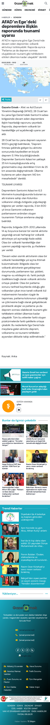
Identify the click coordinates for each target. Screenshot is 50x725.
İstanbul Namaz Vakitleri (12, 672)
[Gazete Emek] (23, 3)
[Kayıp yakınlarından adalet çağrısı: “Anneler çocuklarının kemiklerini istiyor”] (13, 430)
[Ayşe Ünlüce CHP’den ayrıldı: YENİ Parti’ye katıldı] (13, 456)
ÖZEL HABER (16, 708)
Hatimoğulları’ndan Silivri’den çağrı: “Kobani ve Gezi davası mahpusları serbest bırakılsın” (12, 491)
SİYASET (42, 10)
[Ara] (45, 3)
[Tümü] (46, 593)
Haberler (6, 17)
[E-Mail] (19, 410)
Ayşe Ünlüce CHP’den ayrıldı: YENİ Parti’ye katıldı (11, 466)
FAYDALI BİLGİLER (25, 714)
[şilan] (8, 406)
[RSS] (32, 650)
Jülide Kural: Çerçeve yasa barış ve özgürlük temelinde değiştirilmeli (36, 441)
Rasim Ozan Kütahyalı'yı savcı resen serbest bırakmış (36, 466)
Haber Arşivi (34, 687)
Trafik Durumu (35, 671)
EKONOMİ (30, 10)
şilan (19, 404)
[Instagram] (27, 650)
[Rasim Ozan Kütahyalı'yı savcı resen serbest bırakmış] (37, 456)
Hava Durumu (36, 666)
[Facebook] (18, 650)
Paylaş (8, 99)
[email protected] (26, 630)
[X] (23, 650)
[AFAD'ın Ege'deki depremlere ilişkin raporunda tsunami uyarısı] (25, 82)
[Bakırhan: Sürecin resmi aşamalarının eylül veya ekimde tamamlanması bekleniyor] (37, 479)
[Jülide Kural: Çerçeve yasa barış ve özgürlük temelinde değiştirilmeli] (37, 430)
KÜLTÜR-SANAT (31, 708)
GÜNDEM (6, 10)
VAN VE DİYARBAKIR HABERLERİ (16, 711)
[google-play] (25, 656)
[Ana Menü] (3, 3)
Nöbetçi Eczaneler (15, 666)
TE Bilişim (31, 721)
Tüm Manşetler (35, 679)
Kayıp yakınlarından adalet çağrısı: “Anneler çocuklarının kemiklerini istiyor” (12, 442)
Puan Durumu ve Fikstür (13, 680)
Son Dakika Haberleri (10, 688)
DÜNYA (18, 10)
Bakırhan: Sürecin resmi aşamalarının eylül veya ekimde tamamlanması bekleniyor (36, 490)
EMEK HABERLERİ (39, 711)
